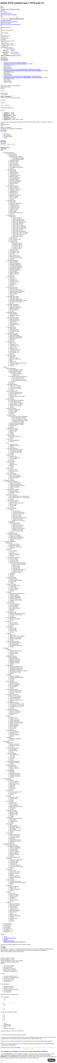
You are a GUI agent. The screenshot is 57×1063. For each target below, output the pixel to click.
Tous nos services (26, 1047)
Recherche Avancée (5, 147)
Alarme (43, 1047)
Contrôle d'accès (51, 1047)
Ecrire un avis (4, 58)
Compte (2, 934)
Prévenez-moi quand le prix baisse (9, 14)
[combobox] (7, 144)
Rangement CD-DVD (16, 55)
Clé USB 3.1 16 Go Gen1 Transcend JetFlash (15, 63)
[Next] (2, 84)
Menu (2, 150)
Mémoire (6, 939)
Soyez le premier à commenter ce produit (10, 9)
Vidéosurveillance (36, 1047)
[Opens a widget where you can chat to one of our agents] (51, 1060)
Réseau (32, 1048)
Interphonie (26, 1048)
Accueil (5, 936)
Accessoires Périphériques (10, 938)
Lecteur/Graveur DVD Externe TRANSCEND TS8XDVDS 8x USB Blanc (22, 70)
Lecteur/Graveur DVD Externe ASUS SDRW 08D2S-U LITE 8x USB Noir (22, 77)
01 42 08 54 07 (16, 85)
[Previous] (1, 84)
